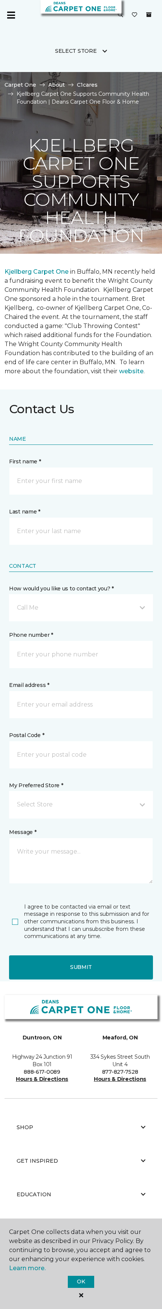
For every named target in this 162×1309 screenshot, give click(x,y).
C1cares (87, 84)
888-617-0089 (42, 1071)
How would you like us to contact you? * (61, 588)
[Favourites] (134, 15)
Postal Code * (26, 735)
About (56, 84)
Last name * (24, 511)
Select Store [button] (76, 51)
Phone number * (31, 635)
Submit (81, 967)
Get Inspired (37, 1160)
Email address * (29, 685)
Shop (25, 1127)
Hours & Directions (42, 1079)
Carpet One (20, 84)
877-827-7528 (120, 1071)
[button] (120, 15)
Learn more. (27, 1268)
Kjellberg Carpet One (37, 271)
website (131, 371)
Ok (81, 1281)
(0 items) (148, 14)
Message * (22, 832)
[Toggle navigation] (11, 15)
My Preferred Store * (36, 785)
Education (34, 1194)
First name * (25, 461)
